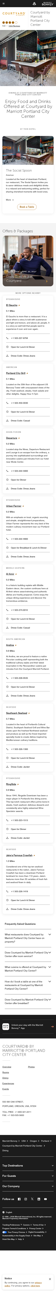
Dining (5, 1078)
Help (20, 1239)
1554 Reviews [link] (14, 26)
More (8, 200)
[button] (34, 3)
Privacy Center (35, 1228)
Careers (26, 1225)
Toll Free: (16, 1112)
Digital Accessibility (36, 1232)
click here (35, 1286)
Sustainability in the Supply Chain (16, 1236)
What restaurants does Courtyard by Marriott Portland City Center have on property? (24, 938)
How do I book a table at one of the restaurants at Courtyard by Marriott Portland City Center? (24, 985)
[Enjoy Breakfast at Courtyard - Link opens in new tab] (28, 261)
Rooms (5, 1072)
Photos (31, 1067)
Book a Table (27, 206)
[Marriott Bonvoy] (46, 4)
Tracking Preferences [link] (11, 1225)
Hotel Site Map (8, 1239)
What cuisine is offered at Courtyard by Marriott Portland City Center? (25, 969)
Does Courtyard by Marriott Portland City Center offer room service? (26, 954)
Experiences (8, 1083)
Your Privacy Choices (16, 1232)
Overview (6, 1067)
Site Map (37, 1236)
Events (5, 1089)
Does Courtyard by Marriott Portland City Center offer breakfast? (26, 1001)
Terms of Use (38, 1225)
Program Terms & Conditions (14, 1228)
